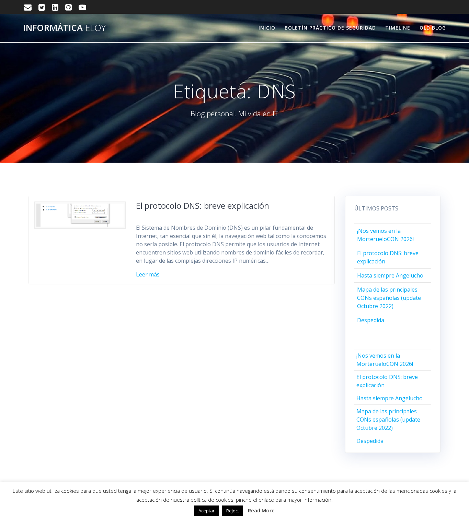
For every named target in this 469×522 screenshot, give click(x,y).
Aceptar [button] (206, 511)
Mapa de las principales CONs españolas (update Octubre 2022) (389, 298)
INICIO (267, 27)
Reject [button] (232, 511)
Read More (261, 510)
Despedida (370, 320)
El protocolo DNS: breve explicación (202, 205)
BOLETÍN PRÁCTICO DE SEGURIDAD (330, 27)
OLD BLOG (433, 27)
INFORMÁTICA (64, 27)
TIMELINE (397, 27)
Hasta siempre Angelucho (390, 275)
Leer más (148, 274)
